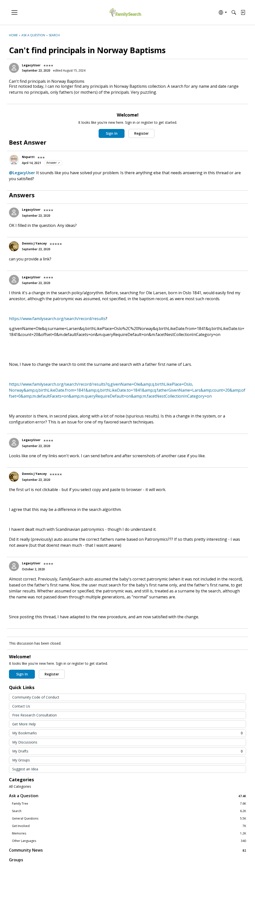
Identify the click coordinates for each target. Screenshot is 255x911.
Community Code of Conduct (35, 697)
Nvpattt (28, 157)
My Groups (21, 760)
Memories (129, 833)
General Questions (129, 818)
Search (129, 811)
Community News (127, 850)
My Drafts (127, 751)
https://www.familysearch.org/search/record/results (57, 318)
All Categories (20, 786)
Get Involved (129, 826)
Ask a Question (127, 795)
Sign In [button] (112, 133)
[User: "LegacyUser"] (14, 68)
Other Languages (129, 841)
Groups (16, 859)
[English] (125, 12)
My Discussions (24, 742)
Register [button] (141, 133)
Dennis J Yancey (34, 243)
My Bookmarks (127, 733)
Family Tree (129, 803)
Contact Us (21, 706)
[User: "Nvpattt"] (14, 160)
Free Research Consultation (34, 715)
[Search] (233, 12)
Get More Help (24, 724)
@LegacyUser (22, 172)
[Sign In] (242, 12)
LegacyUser (31, 65)
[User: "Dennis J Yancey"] (14, 246)
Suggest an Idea (25, 769)
